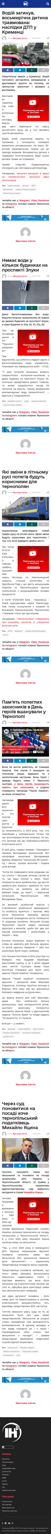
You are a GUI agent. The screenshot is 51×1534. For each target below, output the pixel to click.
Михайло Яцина (27, 1348)
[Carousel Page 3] (28, 63)
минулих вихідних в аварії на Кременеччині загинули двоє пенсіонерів (25, 176)
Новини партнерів (8, 1490)
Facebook (43, 200)
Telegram (24, 200)
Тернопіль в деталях (9, 1511)
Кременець (8, 189)
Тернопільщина (7, 1462)
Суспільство (6, 1471)
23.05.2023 (36, 492)
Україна (5, 1484)
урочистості (8, 1037)
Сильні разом (7, 1501)
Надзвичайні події (8, 1468)
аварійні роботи (15, 401)
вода (27, 401)
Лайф (4, 1478)
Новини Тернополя (11, 1033)
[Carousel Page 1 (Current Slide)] (22, 63)
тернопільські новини (12, 405)
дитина (25, 186)
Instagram (11, 204)
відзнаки (11, 1029)
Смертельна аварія (11, 193)
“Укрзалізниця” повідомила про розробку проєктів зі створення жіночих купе (25, 622)
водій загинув (13, 186)
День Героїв (38, 1029)
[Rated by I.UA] (7, 1448)
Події (4, 1465)
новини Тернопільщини (26, 189)
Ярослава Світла (20, 38)
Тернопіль (5, 1459)
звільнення (12, 1348)
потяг (5, 635)
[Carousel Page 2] (25, 63)
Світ (3, 1487)
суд (18, 1355)
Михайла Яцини (33, 1192)
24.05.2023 (36, 38)
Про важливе (7, 1505)
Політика (5, 1475)
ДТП (33, 186)
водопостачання (39, 401)
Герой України (24, 1029)
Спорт (4, 1481)
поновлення (8, 1355)
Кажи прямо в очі (8, 1508)
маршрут (18, 631)
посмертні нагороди (31, 1033)
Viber (34, 200)
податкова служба (30, 1351)
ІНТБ (10, 631)
